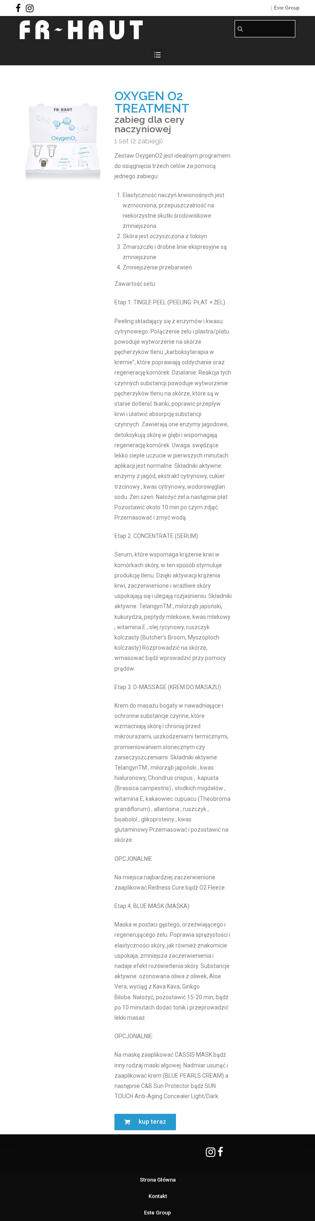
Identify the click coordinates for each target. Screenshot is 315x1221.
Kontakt (157, 1196)
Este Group (286, 7)
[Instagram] (29, 8)
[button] (145, 1122)
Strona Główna (158, 1180)
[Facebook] (19, 8)
